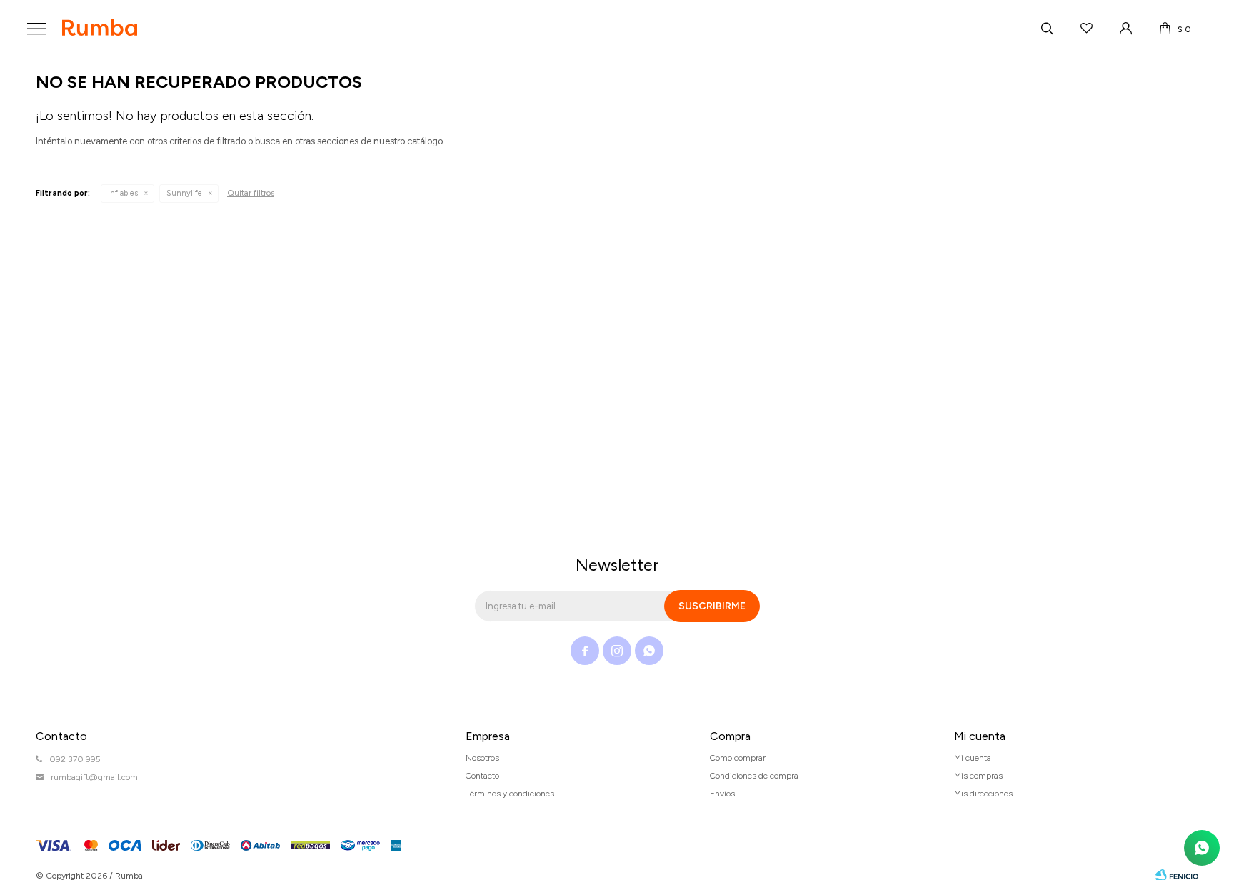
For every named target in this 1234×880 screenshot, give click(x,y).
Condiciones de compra (754, 776)
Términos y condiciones (510, 794)
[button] (1047, 28)
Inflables (123, 193)
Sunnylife (184, 193)
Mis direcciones (983, 794)
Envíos (722, 794)
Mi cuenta (972, 758)
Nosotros (482, 758)
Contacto (482, 776)
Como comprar (738, 758)
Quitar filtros (250, 193)
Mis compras (978, 776)
